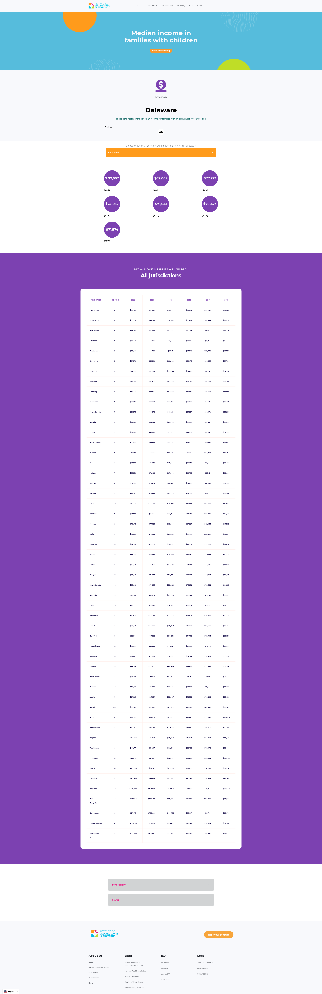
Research (164, 968)
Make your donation (218, 934)
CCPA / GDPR (202, 974)
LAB (191, 6)
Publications (165, 979)
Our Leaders (93, 973)
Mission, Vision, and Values (99, 967)
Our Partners (94, 978)
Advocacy (181, 6)
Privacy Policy (202, 968)
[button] (138, 6)
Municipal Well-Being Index (135, 971)
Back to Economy (161, 50)
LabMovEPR (165, 974)
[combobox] (11, 991)
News (199, 6)
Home (91, 962)
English (11, 991)
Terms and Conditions (205, 963)
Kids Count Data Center (134, 982)
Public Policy (167, 6)
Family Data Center (132, 976)
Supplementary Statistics (134, 987)
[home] (99, 6)
